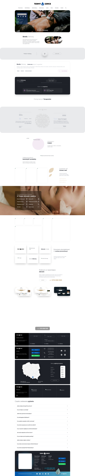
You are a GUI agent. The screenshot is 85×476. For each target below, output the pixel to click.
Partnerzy (35, 465)
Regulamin (43, 457)
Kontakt (62, 7)
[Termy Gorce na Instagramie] (21, 16)
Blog (35, 464)
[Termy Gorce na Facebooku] (18, 16)
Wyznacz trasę (50, 459)
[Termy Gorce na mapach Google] (48, 473)
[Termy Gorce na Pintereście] (26, 16)
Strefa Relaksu (36, 457)
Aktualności (36, 462)
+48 (42, 328)
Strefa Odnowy (36, 459)
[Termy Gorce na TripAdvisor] (23, 16)
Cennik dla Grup (44, 463)
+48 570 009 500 (51, 354)
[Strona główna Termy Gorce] (42, 4)
